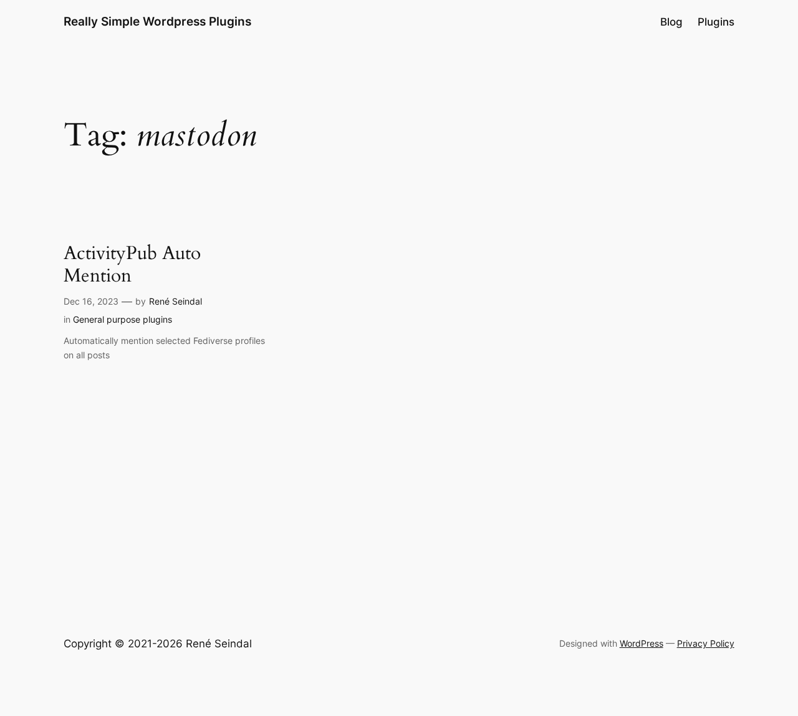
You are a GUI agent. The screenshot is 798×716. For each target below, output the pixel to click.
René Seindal (175, 301)
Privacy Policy (705, 643)
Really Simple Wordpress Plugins (157, 21)
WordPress (641, 643)
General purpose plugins (122, 319)
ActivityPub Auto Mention (132, 265)
